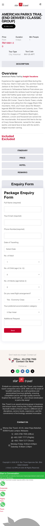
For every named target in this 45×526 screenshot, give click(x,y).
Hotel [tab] (22, 165)
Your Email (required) (12, 216)
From (4, 39)
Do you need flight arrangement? (17, 293)
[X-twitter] (32, 371)
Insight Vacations (30, 76)
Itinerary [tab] (23, 151)
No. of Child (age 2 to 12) (14, 268)
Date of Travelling (11, 242)
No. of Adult (9, 255)
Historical (17, 54)
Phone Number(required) (14, 229)
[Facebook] (22, 371)
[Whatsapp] (18, 371)
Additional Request (12, 318)
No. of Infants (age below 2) (15, 280)
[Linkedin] (27, 371)
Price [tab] (22, 158)
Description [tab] (22, 64)
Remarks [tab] (22, 172)
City (10, 54)
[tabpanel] (22, 108)
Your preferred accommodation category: (20, 306)
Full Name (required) (12, 202)
